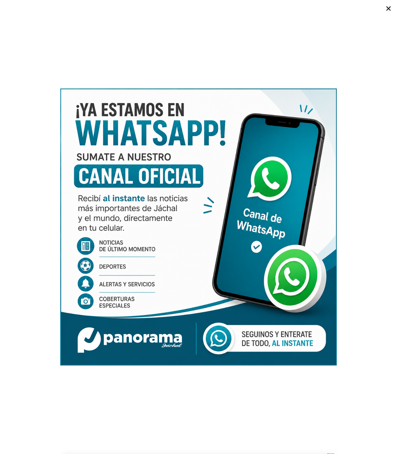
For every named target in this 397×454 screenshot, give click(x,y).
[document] (198, 227)
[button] (388, 8)
